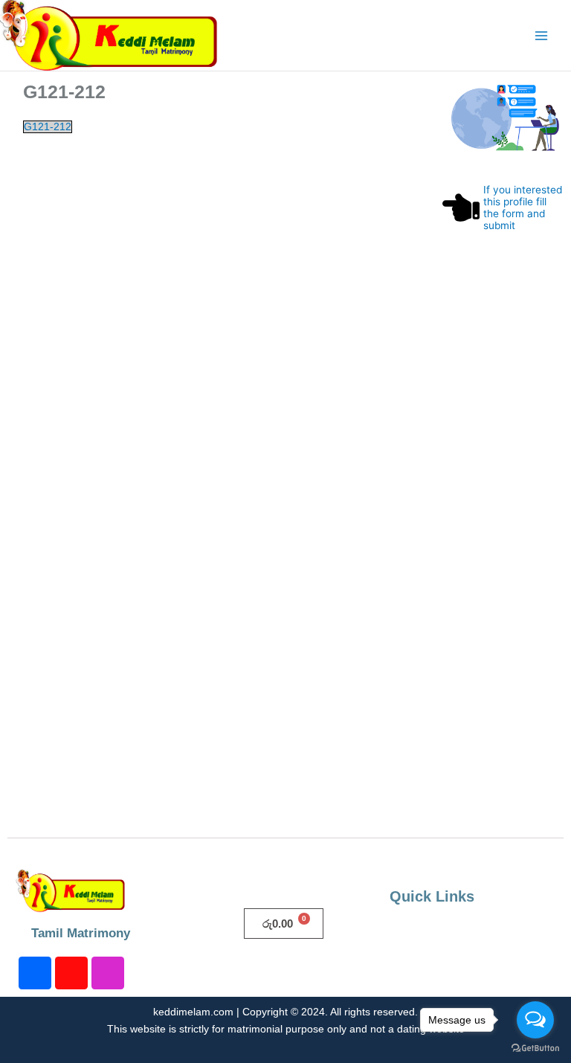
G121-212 (47, 126)
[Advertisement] (503, 562)
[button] (476, 935)
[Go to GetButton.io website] (535, 1048)
